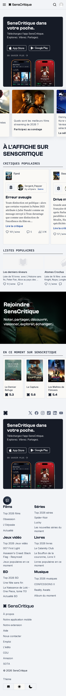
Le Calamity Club (44, 548)
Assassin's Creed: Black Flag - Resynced (17, 555)
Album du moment (45, 595)
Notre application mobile (17, 619)
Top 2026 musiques (45, 578)
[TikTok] (49, 414)
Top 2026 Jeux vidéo (15, 543)
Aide (5, 630)
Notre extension (12, 625)
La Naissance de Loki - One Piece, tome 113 (16, 589)
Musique (41, 572)
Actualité (8, 530)
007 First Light (11, 548)
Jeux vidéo (12, 537)
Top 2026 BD (11, 577)
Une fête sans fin (13, 582)
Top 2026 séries (43, 512)
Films (7, 507)
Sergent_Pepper (33, 186)
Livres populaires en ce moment (47, 563)
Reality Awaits (42, 589)
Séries (39, 507)
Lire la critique (14, 226)
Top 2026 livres (43, 543)
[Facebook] (36, 414)
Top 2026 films (11, 513)
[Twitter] (30, 414)
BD (5, 572)
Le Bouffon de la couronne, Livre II (44, 555)
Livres (39, 537)
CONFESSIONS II (44, 584)
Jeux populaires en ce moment (16, 563)
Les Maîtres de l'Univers (56, 388)
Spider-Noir (41, 517)
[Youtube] (61, 414)
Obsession (9, 519)
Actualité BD (10, 596)
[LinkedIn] (55, 414)
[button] (61, 4)
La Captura (32, 387)
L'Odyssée (9, 524)
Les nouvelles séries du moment (47, 529)
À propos (8, 614)
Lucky (37, 522)
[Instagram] (43, 414)
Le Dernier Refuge (10, 388)
